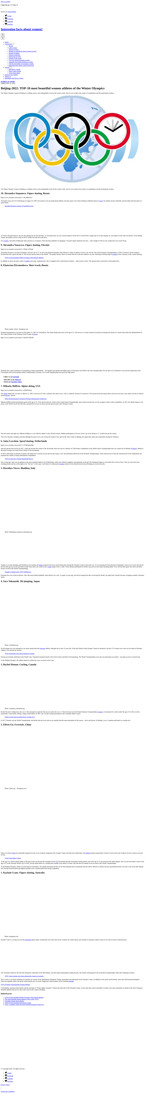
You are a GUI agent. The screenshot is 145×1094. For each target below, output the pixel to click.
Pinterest (18, 380)
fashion (88, 853)
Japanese (42, 648)
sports (101, 201)
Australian (28, 940)
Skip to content (5, 1)
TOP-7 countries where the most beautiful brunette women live (24, 1004)
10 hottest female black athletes (14, 1001)
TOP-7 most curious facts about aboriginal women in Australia (24, 976)
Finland (133, 448)
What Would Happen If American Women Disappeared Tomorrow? (26, 399)
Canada (99, 712)
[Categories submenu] (12, 44)
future (5, 393)
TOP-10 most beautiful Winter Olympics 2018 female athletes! (24, 258)
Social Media (12, 12)
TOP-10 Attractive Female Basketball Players (19, 459)
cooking (27, 261)
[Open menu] (3, 34)
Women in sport (8, 81)
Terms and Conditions (7, 1091)
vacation (5, 241)
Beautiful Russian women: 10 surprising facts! (19, 206)
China (13, 853)
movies (7, 395)
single (50, 567)
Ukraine (114, 254)
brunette (71, 981)
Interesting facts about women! (22, 29)
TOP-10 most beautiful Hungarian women (18, 1003)
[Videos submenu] (10, 67)
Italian (41, 565)
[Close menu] (3, 38)
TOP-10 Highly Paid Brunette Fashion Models (15, 984)
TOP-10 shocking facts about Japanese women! (19, 653)
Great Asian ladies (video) (13, 858)
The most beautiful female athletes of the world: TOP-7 (22, 999)
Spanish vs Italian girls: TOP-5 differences (18, 572)
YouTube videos (16, 382)
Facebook (16, 377)
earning (62, 464)
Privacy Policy (5, 1085)
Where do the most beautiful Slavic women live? (20, 717)
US (57, 861)
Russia (35, 334)
